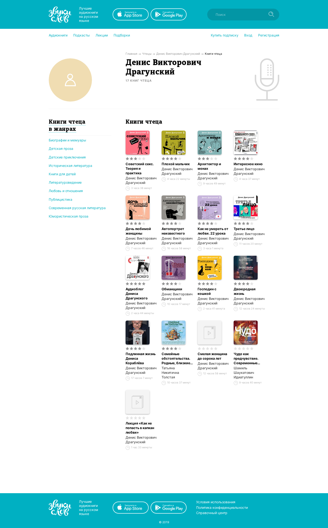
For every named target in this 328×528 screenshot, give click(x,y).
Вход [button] (248, 35)
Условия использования (215, 502)
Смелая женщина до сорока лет (212, 356)
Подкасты (81, 35)
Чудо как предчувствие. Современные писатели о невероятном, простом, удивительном (246, 358)
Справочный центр (211, 513)
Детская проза (61, 148)
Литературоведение (65, 182)
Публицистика (60, 199)
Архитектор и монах (209, 166)
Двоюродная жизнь (244, 291)
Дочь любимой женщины (138, 231)
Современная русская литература (77, 208)
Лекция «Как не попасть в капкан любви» (140, 427)
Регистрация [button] (268, 35)
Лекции (102, 35)
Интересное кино (248, 164)
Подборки (122, 35)
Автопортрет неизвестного (173, 231)
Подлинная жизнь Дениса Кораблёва (141, 358)
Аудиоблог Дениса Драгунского (137, 293)
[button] (58, 35)
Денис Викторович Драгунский (141, 180)
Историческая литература (70, 166)
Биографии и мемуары (67, 140)
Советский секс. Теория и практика (140, 168)
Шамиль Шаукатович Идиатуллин (244, 372)
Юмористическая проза (68, 216)
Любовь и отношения (66, 191)
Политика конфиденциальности (222, 507)
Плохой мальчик (176, 164)
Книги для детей (62, 174)
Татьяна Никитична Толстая (170, 372)
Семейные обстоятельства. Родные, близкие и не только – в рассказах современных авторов (176, 358)
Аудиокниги (58, 35)
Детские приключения (67, 157)
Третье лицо (244, 229)
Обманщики (172, 289)
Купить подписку (224, 35)
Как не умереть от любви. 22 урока (213, 231)
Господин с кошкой (207, 291)
